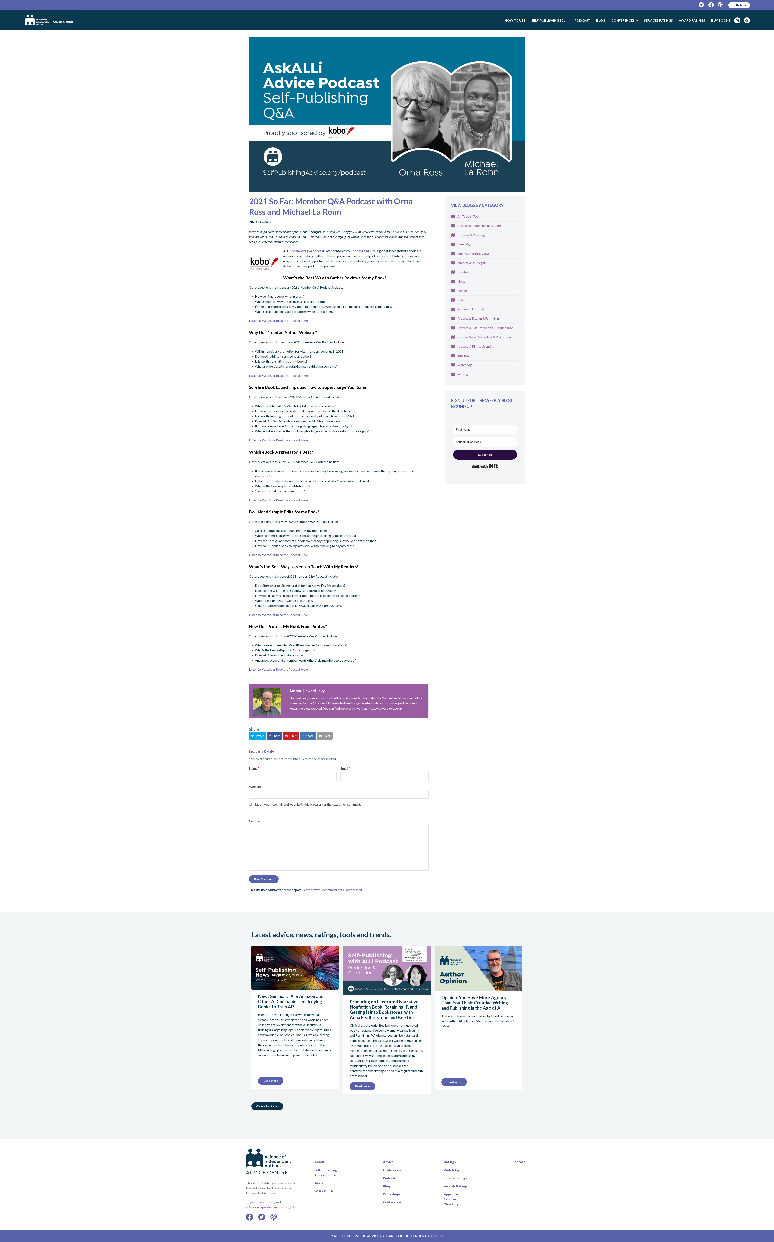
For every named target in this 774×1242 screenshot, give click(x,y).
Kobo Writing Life (363, 251)
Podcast (463, 300)
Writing (462, 374)
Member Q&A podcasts (309, 251)
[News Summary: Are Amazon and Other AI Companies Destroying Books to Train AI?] (295, 987)
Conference (392, 1202)
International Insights (472, 263)
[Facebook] (711, 5)
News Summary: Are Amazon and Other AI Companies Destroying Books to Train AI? (291, 1001)
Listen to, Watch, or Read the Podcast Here (278, 321)
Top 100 (463, 355)
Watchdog (464, 365)
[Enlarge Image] (387, 114)
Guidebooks (392, 1170)
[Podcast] (720, 5)
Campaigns (465, 244)
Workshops (392, 1194)
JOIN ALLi (739, 5)
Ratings (450, 1162)
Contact (518, 1162)
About (319, 1162)
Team (318, 1183)
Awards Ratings (455, 1186)
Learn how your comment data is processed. (332, 890)
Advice (388, 1162)
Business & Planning (471, 235)
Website (255, 786)
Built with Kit (485, 466)
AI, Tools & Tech (468, 216)
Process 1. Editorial (470, 309)
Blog (386, 1186)
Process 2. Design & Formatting (479, 318)
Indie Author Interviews (473, 253)
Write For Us (324, 1191)
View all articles (267, 1106)
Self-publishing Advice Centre (325, 1172)
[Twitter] (701, 5)
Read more (270, 1080)
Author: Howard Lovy (307, 691)
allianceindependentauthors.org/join (271, 1207)
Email (345, 768)
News (461, 281)
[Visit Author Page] (267, 702)
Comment (256, 821)
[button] (257, 735)
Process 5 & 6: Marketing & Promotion (484, 337)
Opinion (462, 290)
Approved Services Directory (451, 1199)
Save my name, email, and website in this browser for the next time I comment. (308, 804)
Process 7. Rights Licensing (475, 346)
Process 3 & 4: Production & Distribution (485, 328)
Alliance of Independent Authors (479, 226)
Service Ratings (455, 1178)
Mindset (463, 272)
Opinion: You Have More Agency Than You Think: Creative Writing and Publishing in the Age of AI (474, 1003)
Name (254, 768)
